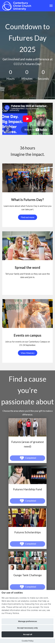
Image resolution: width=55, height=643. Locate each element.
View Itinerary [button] (27, 353)
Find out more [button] (27, 217)
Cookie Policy (27, 641)
